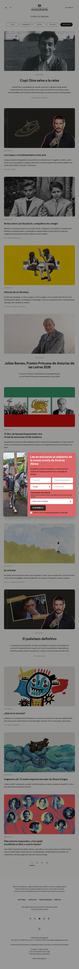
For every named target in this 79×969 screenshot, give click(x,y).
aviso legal (64, 512)
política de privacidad (52, 512)
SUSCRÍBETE (38, 508)
